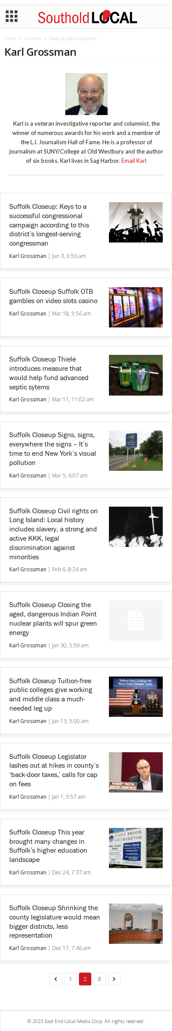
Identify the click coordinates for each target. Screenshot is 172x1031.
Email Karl (133, 160)
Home (10, 38)
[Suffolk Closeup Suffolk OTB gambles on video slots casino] (136, 307)
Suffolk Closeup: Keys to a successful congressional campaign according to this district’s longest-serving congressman (49, 225)
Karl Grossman (27, 256)
